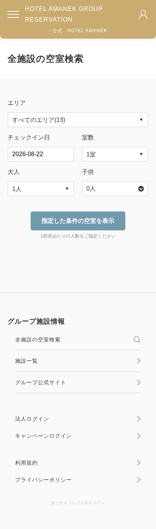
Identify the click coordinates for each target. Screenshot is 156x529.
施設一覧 (26, 361)
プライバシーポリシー (43, 480)
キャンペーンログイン (43, 436)
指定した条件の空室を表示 (78, 221)
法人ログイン (32, 419)
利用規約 (26, 463)
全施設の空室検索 (38, 339)
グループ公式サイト (40, 382)
